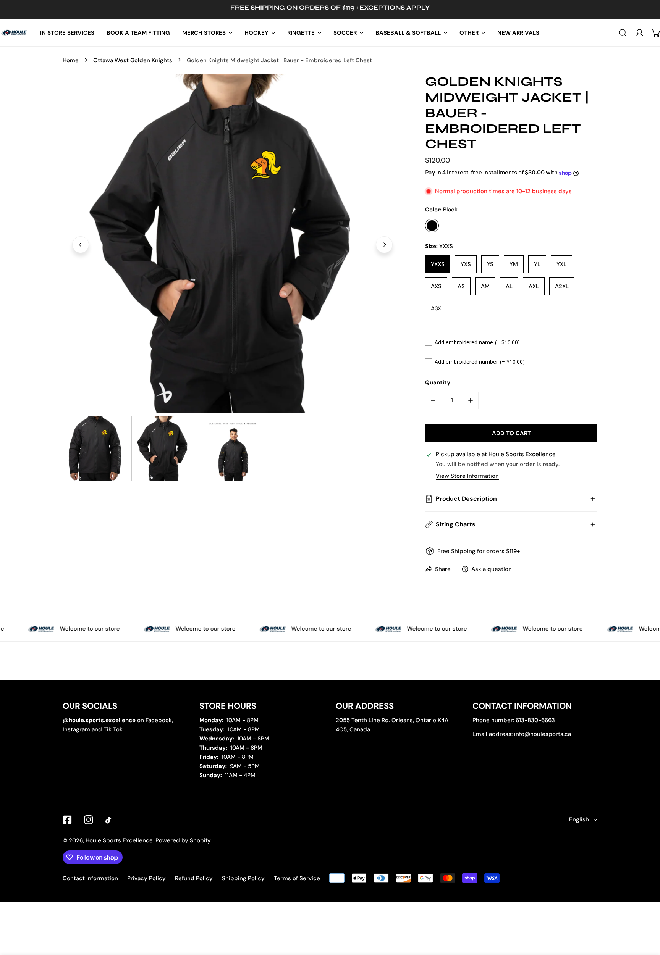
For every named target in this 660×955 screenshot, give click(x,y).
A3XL (437, 308)
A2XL (562, 286)
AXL (534, 286)
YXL (561, 264)
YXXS (438, 264)
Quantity (437, 382)
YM (514, 264)
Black (432, 225)
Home (71, 60)
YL (537, 264)
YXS (466, 264)
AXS (436, 286)
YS (490, 264)
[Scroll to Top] (646, 914)
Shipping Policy (243, 878)
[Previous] (80, 244)
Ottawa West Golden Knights (132, 60)
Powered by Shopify (183, 840)
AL (509, 286)
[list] (232, 243)
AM (485, 286)
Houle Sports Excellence (119, 840)
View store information (467, 476)
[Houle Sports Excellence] (14, 32)
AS (461, 286)
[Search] (622, 32)
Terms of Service (297, 878)
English (579, 819)
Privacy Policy (146, 878)
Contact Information (90, 878)
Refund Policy (194, 878)
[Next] (384, 244)
